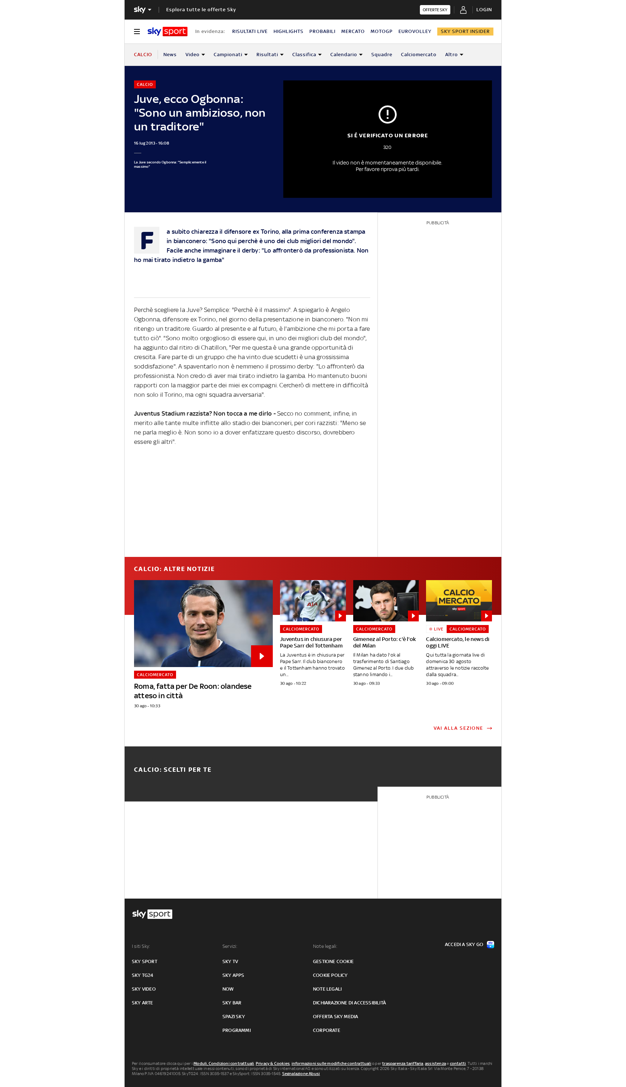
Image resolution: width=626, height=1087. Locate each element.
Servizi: (230, 946)
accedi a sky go (464, 944)
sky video (144, 989)
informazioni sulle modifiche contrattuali (331, 1063)
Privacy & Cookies (273, 1063)
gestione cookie (333, 961)
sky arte (142, 1002)
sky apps (233, 975)
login (484, 9)
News (170, 54)
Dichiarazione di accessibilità (349, 1002)
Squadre (381, 54)
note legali (327, 989)
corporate (326, 1030)
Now (228, 989)
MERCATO (353, 31)
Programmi (236, 1030)
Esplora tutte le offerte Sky (201, 9)
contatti (458, 1063)
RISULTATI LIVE (250, 31)
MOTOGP (382, 31)
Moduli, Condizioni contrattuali (223, 1063)
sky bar (231, 1002)
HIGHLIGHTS (289, 31)
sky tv (230, 961)
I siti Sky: (141, 946)
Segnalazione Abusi (301, 1073)
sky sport (144, 961)
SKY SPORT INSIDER (465, 31)
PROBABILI (322, 31)
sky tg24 (143, 975)
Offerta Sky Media (335, 1016)
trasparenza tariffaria (402, 1063)
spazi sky (233, 1016)
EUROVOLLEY (414, 31)
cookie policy (330, 975)
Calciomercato (419, 54)
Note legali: (325, 946)
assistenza (435, 1063)
